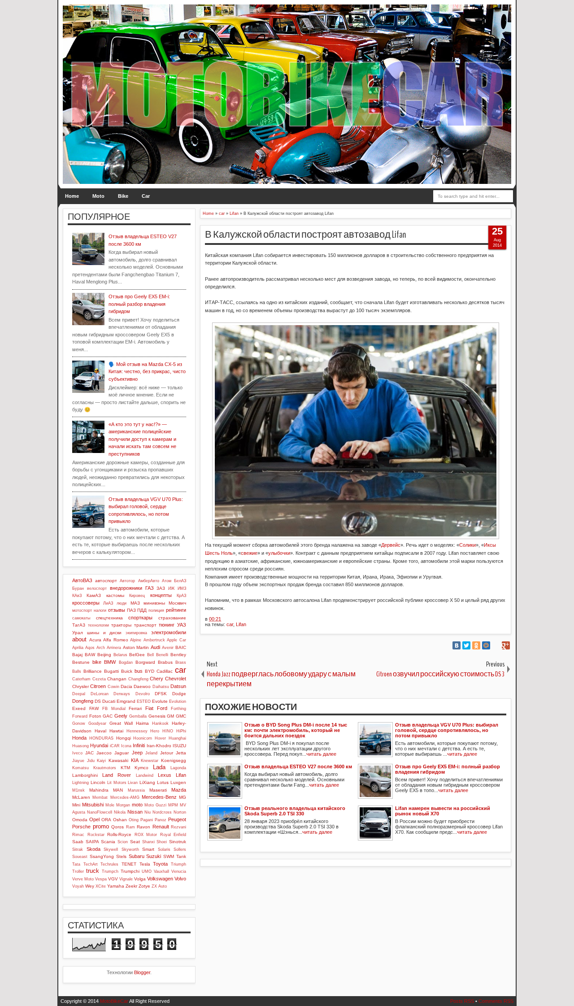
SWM (168, 856)
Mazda (178, 790)
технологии (98, 625)
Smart (148, 849)
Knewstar (149, 760)
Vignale (126, 879)
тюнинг (166, 624)
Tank (181, 856)
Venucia (178, 871)
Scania (108, 841)
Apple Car (176, 640)
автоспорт (106, 580)
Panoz (160, 820)
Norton (180, 812)
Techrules (109, 864)
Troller (78, 871)
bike (96, 662)
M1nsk (78, 790)
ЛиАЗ (108, 603)
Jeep (137, 752)
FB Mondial (114, 708)
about (79, 639)
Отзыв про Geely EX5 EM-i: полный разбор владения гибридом (139, 304)
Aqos (90, 647)
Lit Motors (116, 782)
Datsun (178, 686)
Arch (100, 647)
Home (72, 196)
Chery (156, 678)
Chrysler (80, 686)
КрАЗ (181, 595)
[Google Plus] (506, 645)
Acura (95, 639)
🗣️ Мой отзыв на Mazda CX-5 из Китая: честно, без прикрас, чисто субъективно (147, 371)
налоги (100, 610)
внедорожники (126, 588)
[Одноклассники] (476, 645)
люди (121, 603)
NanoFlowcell (99, 812)
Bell (150, 655)
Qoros (117, 826)
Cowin (113, 686)
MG (182, 797)
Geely (120, 716)
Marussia (136, 790)
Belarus (120, 655)
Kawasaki (118, 760)
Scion (122, 842)
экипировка (136, 633)
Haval (100, 730)
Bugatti (111, 671)
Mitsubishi (93, 804)
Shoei (162, 842)
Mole (109, 805)
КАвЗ (77, 595)
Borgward (145, 662)
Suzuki (153, 856)
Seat (135, 841)
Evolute (160, 701)
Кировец (137, 595)
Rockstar (95, 834)
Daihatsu (160, 686)
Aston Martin (136, 647)
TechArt (90, 864)
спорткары (140, 617)
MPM (173, 805)
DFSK (161, 693)
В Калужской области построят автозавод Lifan (305, 234)
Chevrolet (175, 678)
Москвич (177, 603)
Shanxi (148, 842)
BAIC (180, 647)
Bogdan (126, 662)
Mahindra (99, 790)
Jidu (91, 760)
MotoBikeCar (114, 1001)
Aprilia (77, 647)
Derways (121, 694)
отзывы (116, 610)
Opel (94, 819)
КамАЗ (94, 595)
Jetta (181, 752)
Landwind (144, 775)
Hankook (160, 723)
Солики (467, 545)
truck (92, 870)
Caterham (81, 679)
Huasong (80, 746)
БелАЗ (180, 581)
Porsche (81, 826)
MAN (118, 790)
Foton (95, 716)
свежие (249, 553)
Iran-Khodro (159, 745)
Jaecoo (104, 752)
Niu (147, 812)
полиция (156, 610)
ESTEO (144, 701)
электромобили (168, 632)
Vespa (101, 879)
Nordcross (162, 812)
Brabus (165, 662)
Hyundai (99, 745)
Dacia (126, 686)
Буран (78, 588)
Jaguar (121, 752)
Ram (130, 827)
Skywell (111, 849)
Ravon (143, 826)
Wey (89, 886)
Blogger (142, 972)
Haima (142, 723)
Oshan (120, 819)
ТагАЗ (78, 625)
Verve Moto (83, 879)
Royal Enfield (173, 834)
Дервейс (390, 545)
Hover (160, 738)
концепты (161, 595)
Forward (79, 716)
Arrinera (114, 647)
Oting (134, 820)
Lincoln (98, 782)
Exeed (79, 708)
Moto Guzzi (155, 805)
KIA (135, 760)
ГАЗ (149, 588)
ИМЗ (182, 588)
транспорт (145, 625)
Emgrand (126, 701)
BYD (149, 671)
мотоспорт (82, 610)
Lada (159, 767)
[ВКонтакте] (456, 645)
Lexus (164, 775)
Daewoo (142, 686)
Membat (100, 797)
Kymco (141, 767)
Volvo (180, 878)
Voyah (78, 886)
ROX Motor (146, 834)
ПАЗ (131, 610)
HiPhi (181, 731)
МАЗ (135, 603)
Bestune (81, 662)
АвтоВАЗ (82, 580)
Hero (154, 731)
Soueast (79, 856)
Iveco (77, 753)
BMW (110, 662)
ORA (106, 819)
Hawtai (116, 730)
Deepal (78, 694)
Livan (133, 782)
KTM (125, 767)
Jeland (151, 753)
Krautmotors (104, 768)
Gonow (78, 723)
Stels (121, 856)
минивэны (154, 603)
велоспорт (97, 588)
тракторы (121, 625)
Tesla (144, 864)
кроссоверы (86, 602)
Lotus (163, 782)
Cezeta (99, 679)
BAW (90, 654)
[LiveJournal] (496, 645)
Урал (77, 632)
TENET (129, 864)
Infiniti (139, 745)
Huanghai (177, 738)
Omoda (79, 819)
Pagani (146, 820)
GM (170, 716)
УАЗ (181, 624)
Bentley (178, 654)
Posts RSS (462, 1001)
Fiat (149, 708)
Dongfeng (82, 701)
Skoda (93, 849)
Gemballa (138, 716)
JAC (89, 752)
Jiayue (78, 760)
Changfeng (138, 679)
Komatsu (80, 768)
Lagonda (178, 768)
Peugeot (177, 819)
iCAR (115, 746)
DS (98, 701)
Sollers (180, 849)
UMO (147, 871)
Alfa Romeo (115, 639)
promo (101, 826)
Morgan (123, 805)
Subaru (136, 856)
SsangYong (102, 856)
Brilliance (92, 671)
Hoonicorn (142, 738)
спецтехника (109, 617)
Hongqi (123, 738)
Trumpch (110, 871)
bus (139, 671)
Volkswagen (160, 878)
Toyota (160, 864)
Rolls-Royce (119, 834)
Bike (123, 196)
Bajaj (77, 654)
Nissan (135, 811)
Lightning (80, 782)
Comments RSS (495, 1001)
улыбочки (279, 553)
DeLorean (100, 694)
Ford (162, 708)
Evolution (177, 701)
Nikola (120, 812)
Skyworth (130, 849)
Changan (116, 678)
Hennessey (137, 731)
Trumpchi (130, 871)
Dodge (179, 693)
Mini (76, 804)
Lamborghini (85, 775)
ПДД (142, 610)
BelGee (137, 654)
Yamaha (115, 886)
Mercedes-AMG (124, 797)
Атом (166, 581)
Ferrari (135, 708)
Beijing (104, 654)
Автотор (127, 581)
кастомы (115, 595)
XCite (101, 886)
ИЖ (171, 588)
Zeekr (131, 886)
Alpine (135, 640)
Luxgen (178, 782)
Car (146, 196)
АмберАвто (148, 581)
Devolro (142, 694)
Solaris (164, 849)
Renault (160, 826)
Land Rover (116, 775)
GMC (181, 716)
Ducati (108, 701)
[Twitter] (466, 645)
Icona (126, 746)
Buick (126, 671)
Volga (140, 878)
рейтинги (176, 610)
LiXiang (147, 782)
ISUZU (179, 745)
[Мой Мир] (486, 645)
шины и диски (104, 632)
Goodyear (97, 723)
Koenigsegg (173, 760)
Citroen (98, 686)
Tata (76, 864)
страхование (172, 617)
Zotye (144, 886)
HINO (167, 731)
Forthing (178, 708)
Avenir (168, 647)
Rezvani (178, 827)
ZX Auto (159, 886)
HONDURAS (101, 738)
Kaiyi (101, 760)
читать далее (321, 754)
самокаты (81, 618)
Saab (77, 841)
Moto (98, 196)
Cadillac (165, 671)
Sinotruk (177, 841)
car (229, 624)
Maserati (158, 790)
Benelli (162, 655)
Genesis (156, 716)
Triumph (178, 864)
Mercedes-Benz (159, 797)
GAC (108, 716)
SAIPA (92, 841)
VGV (113, 878)
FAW (94, 708)
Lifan (241, 624)
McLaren (81, 797)
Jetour (166, 752)
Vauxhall (161, 871)
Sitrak (77, 849)
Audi (155, 647)
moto (137, 804)
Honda (79, 737)
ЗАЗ (161, 588)
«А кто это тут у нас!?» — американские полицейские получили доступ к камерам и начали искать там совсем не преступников (142, 439)
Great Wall (121, 723)
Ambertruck (154, 640)
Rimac (78, 834)
